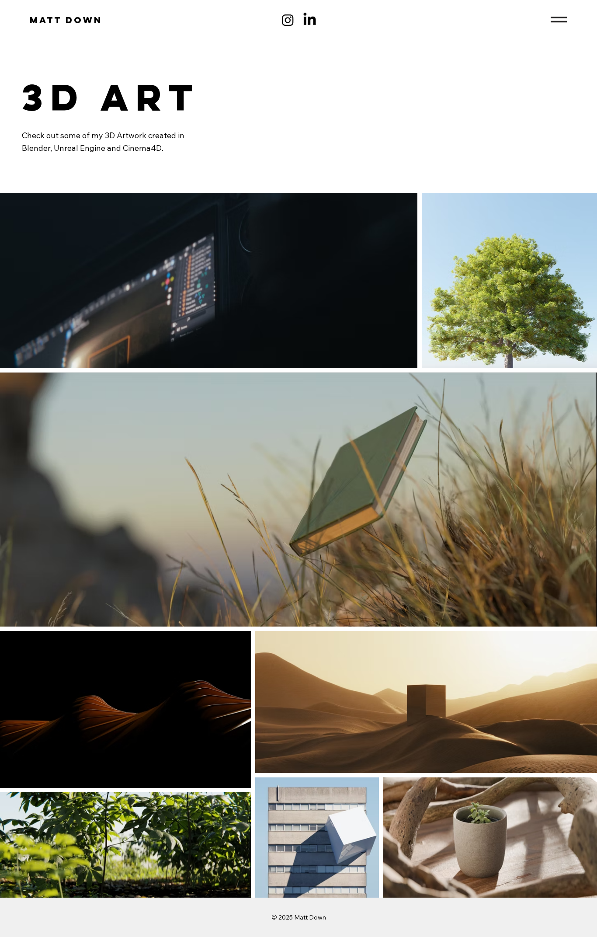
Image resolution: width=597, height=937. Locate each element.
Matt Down (66, 19)
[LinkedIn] (309, 20)
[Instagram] (287, 20)
